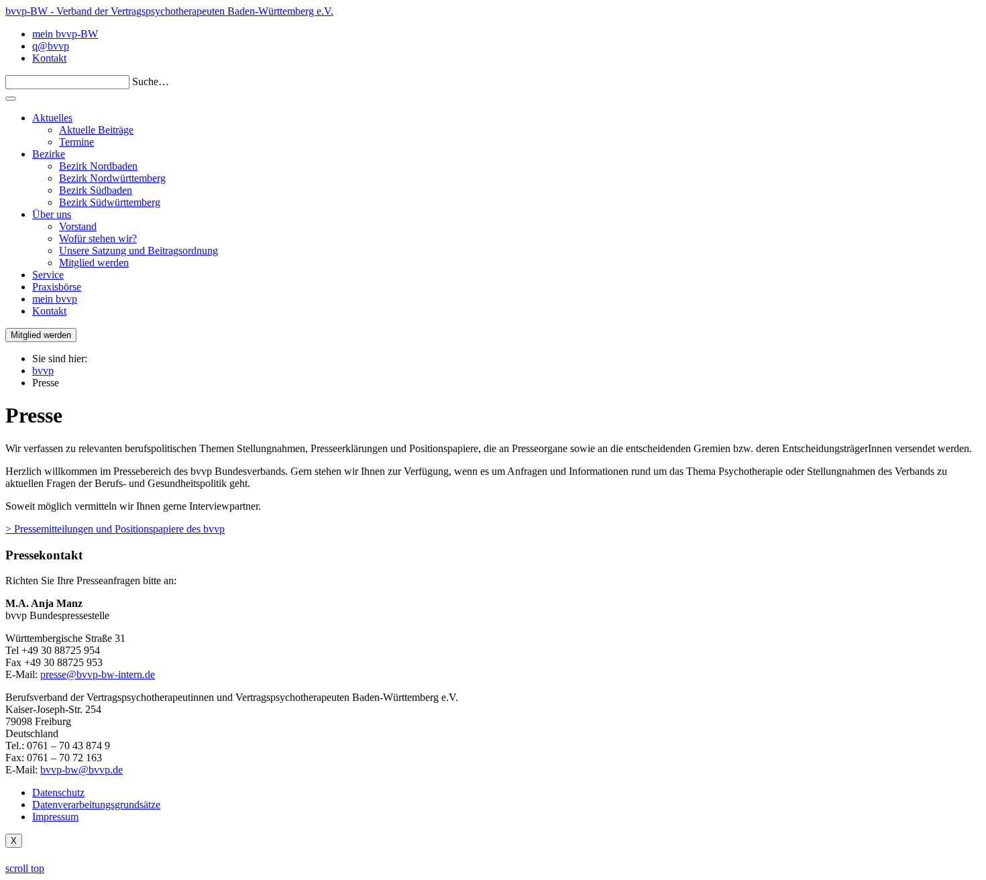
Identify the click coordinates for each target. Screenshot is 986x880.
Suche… (150, 81)
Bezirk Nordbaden (98, 166)
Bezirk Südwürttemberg (109, 202)
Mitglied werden (94, 262)
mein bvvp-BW (65, 34)
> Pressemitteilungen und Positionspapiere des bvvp (115, 529)
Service (48, 274)
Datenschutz (58, 792)
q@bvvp (50, 46)
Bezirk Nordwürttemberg (112, 178)
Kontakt (49, 58)
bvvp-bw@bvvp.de (81, 769)
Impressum (55, 816)
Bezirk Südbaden (95, 190)
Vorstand (78, 226)
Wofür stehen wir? (98, 238)
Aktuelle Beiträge (96, 129)
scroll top (24, 868)
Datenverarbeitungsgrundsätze (96, 804)
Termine (76, 142)
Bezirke (48, 154)
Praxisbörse (56, 286)
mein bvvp (54, 299)
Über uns (51, 214)
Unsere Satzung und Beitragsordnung (138, 250)
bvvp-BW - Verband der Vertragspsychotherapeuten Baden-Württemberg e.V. (169, 11)
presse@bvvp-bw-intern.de (97, 674)
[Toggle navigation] (10, 99)
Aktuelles (52, 117)
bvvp (43, 370)
